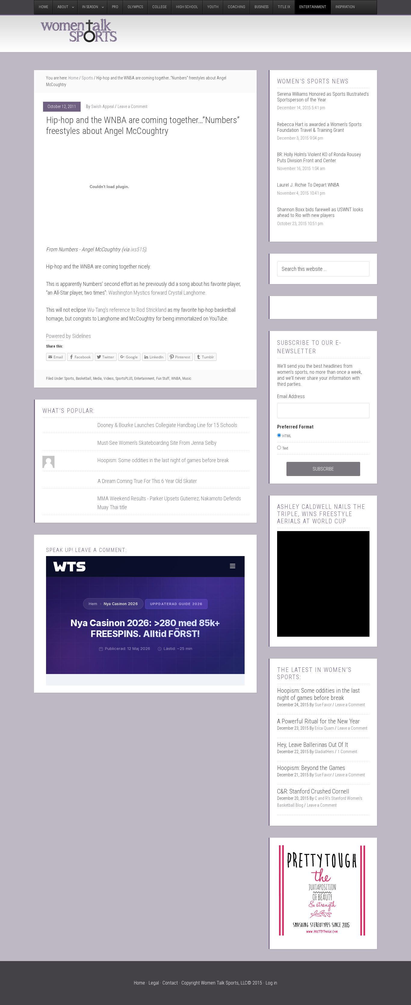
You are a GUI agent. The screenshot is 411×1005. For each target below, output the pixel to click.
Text (285, 448)
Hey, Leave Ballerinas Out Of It (312, 744)
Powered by (68, 336)
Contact (170, 983)
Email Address (291, 396)
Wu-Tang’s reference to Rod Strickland (126, 310)
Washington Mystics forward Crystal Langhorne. (157, 292)
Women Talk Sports (79, 30)
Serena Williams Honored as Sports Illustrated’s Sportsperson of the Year (323, 97)
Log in (271, 983)
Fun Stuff (162, 378)
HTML (286, 436)
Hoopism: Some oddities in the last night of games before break (163, 460)
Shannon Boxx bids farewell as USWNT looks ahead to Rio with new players (320, 212)
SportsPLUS (124, 378)
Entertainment (144, 378)
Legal (154, 983)
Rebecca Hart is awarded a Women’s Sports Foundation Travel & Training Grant (319, 127)
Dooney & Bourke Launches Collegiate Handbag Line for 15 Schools (167, 425)
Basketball (83, 378)
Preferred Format (295, 427)
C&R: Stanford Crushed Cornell (313, 791)
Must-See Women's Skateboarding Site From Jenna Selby (157, 443)
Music (186, 378)
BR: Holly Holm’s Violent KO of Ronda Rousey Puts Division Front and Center (319, 157)
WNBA (176, 378)
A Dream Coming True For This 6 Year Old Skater (147, 481)
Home (139, 983)
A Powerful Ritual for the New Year (318, 721)
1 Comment (347, 751)
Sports (69, 378)
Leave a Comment (132, 106)
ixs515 (137, 249)
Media (97, 378)
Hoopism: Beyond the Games (311, 768)
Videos (109, 378)
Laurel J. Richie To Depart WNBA (308, 185)
